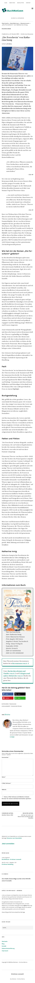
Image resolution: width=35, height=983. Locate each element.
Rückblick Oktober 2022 (7, 814)
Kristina (9, 44)
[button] (7, 694)
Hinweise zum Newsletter (14, 838)
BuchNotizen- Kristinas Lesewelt (11, 859)
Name (4, 777)
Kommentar (5, 757)
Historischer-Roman (16, 706)
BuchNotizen (14, 23)
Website (4, 789)
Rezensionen (25, 23)
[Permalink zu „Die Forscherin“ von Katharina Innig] (17, 70)
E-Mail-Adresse (6, 783)
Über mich (12, 2)
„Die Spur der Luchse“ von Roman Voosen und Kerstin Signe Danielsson (25, 816)
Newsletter (20, 2)
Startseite (5, 23)
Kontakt (28, 2)
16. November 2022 (14, 34)
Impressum (5, 950)
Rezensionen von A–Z (20, 663)
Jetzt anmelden (8, 844)
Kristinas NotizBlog (7, 864)
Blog (6, 2)
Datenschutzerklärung (8, 948)
